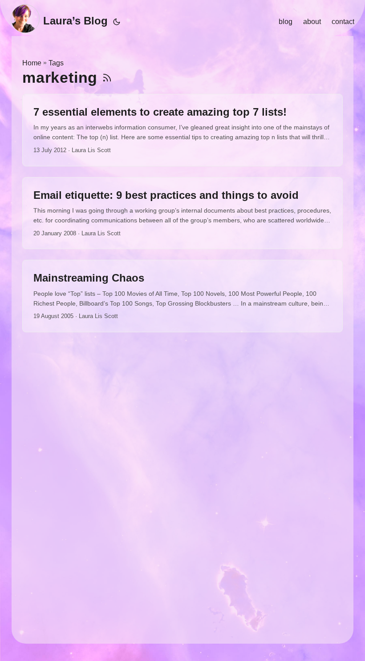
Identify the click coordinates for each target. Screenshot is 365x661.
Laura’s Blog (75, 21)
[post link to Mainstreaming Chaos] (182, 296)
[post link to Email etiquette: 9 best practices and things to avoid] (182, 213)
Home (31, 63)
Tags (56, 63)
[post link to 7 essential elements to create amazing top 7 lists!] (182, 130)
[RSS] (107, 77)
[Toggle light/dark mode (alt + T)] (116, 21)
